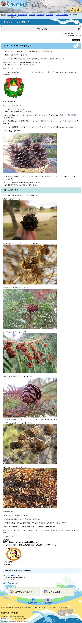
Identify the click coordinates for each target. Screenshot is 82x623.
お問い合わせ (63, 607)
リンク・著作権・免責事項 (10, 607)
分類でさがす (22, 15)
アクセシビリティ (39, 607)
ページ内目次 (41, 29)
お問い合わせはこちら (10, 583)
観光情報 (32, 15)
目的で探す (40, 15)
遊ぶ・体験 (49, 15)
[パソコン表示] (78, 9)
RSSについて (52, 607)
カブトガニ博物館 (62, 15)
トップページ (11, 15)
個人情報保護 (26, 607)
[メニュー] (72, 9)
